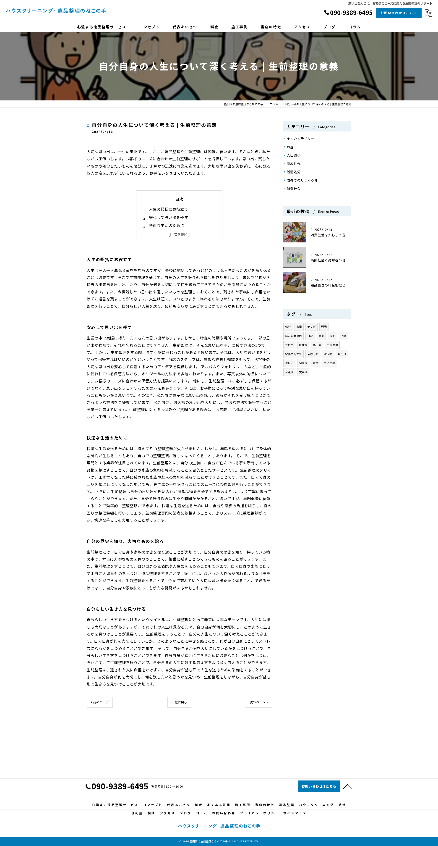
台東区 (289, 372)
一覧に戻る (179, 702)
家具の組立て (293, 354)
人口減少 (294, 155)
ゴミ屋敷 (329, 363)
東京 (321, 336)
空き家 (303, 363)
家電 (299, 326)
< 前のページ (99, 702)
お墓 (290, 147)
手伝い (289, 363)
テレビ (311, 326)
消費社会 (294, 188)
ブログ (289, 345)
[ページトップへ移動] (347, 786)
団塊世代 (294, 163)
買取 (315, 363)
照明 (324, 326)
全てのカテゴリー (301, 138)
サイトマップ (295, 813)
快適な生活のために (166, 225)
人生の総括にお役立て (168, 209)
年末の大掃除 (293, 336)
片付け (342, 354)
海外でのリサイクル (302, 180)
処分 (288, 326)
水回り (328, 354)
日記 (310, 336)
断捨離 (303, 345)
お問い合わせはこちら (399, 13)
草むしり (312, 354)
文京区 (303, 372)
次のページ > (259, 702)
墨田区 (317, 345)
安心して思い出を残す (168, 217)
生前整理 (332, 345)
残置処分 (294, 171)
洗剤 (332, 336)
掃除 (343, 336)
